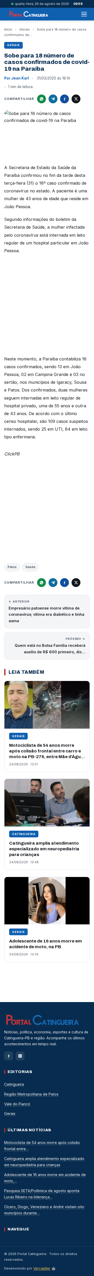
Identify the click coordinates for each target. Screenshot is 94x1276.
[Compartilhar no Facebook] (64, 99)
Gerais (24, 29)
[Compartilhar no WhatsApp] (41, 99)
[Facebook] (8, 1056)
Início (8, 29)
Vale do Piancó (17, 1104)
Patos (12, 567)
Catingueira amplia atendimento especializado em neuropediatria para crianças (44, 849)
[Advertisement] (47, 306)
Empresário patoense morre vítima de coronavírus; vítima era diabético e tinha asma (46, 611)
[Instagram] (20, 1056)
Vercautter (41, 1268)
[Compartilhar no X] (76, 99)
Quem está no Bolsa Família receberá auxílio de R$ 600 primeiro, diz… (50, 645)
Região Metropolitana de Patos (31, 1094)
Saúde (30, 567)
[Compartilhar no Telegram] (53, 99)
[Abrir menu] (84, 14)
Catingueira (24, 834)
